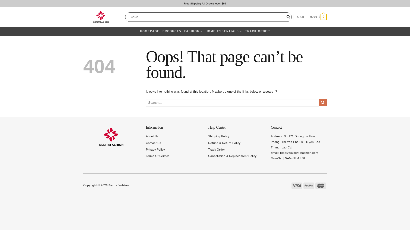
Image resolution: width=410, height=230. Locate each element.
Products (172, 31)
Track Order (257, 31)
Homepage (150, 31)
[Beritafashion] (101, 17)
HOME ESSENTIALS (222, 31)
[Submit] (288, 16)
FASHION (191, 31)
